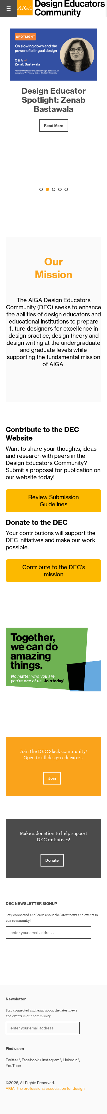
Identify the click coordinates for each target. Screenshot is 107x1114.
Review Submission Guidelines (53, 500)
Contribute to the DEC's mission (53, 571)
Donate (52, 860)
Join (52, 778)
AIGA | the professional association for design (45, 1088)
